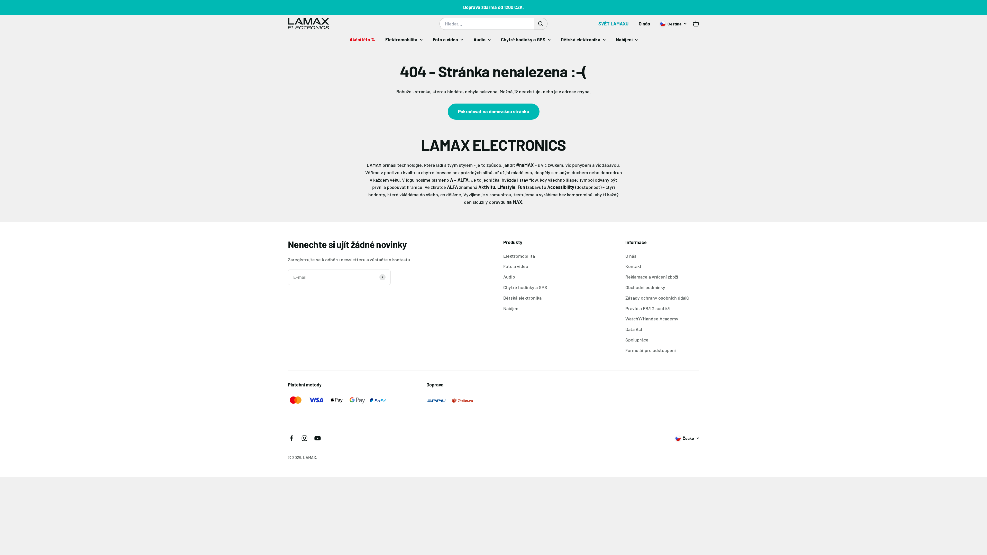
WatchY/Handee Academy (651, 318)
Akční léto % (362, 39)
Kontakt (633, 266)
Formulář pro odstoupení (650, 350)
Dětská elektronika (580, 39)
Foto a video (445, 39)
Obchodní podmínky (645, 287)
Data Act (634, 329)
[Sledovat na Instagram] (304, 438)
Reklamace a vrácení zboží (651, 277)
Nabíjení (624, 39)
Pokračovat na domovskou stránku (493, 111)
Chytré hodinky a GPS (523, 39)
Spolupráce (636, 340)
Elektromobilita (401, 39)
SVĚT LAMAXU (613, 23)
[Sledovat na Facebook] (291, 438)
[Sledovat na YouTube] (317, 438)
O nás (644, 23)
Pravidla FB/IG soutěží (647, 308)
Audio (479, 39)
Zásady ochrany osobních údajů (657, 298)
